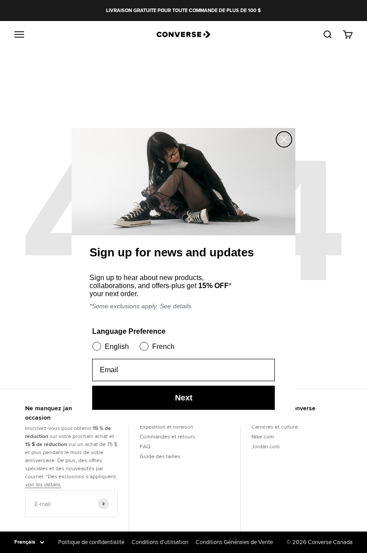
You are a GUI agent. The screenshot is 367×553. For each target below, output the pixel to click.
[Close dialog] (284, 139)
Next (183, 397)
